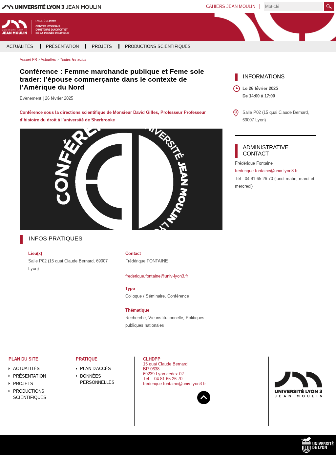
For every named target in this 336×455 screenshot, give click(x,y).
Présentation (29, 376)
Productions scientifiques (29, 394)
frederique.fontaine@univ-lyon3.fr (156, 276)
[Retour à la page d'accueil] (35, 27)
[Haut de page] (203, 396)
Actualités (26, 368)
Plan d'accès (95, 368)
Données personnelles (97, 379)
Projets (23, 383)
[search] (293, 6)
